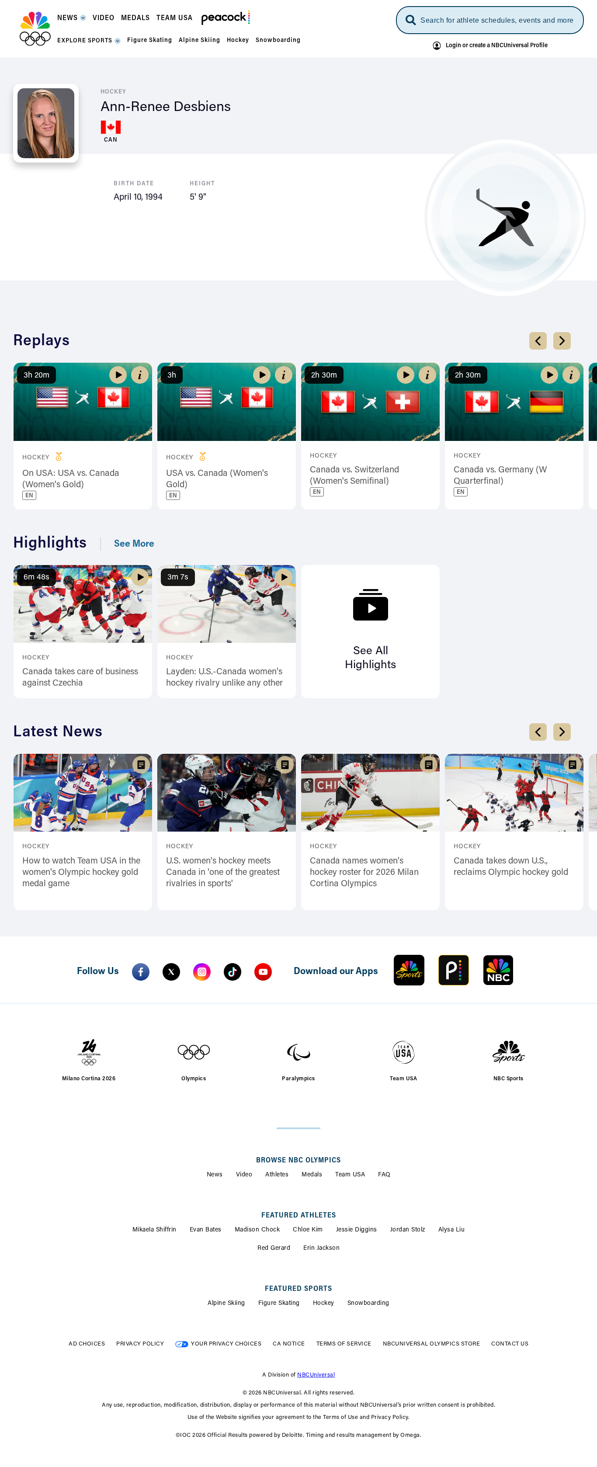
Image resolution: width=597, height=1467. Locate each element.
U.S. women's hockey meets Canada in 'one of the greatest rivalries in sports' (223, 872)
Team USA (350, 1175)
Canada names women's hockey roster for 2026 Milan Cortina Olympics (364, 872)
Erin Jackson (321, 1248)
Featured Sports (298, 1289)
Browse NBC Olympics (298, 1161)
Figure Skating (279, 1304)
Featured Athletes (298, 1216)
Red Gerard (273, 1248)
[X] (171, 972)
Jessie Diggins (356, 1230)
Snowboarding (368, 1304)
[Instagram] (202, 972)
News (215, 1175)
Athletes (276, 1175)
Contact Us (509, 1344)
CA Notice (289, 1344)
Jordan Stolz (407, 1230)
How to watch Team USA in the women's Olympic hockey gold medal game (81, 872)
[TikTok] (232, 972)
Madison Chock (257, 1230)
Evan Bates (206, 1230)
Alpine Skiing (226, 1304)
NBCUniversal (316, 1375)
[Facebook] (140, 972)
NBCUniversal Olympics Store (431, 1344)
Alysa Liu (451, 1230)
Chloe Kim (308, 1230)
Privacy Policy (140, 1344)
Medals (312, 1175)
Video (244, 1175)
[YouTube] (263, 972)
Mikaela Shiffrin (154, 1230)
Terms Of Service (343, 1344)
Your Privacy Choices (226, 1344)
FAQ (384, 1175)
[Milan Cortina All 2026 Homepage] (35, 29)
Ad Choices (87, 1344)
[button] (71, 20)
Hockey (323, 1304)
